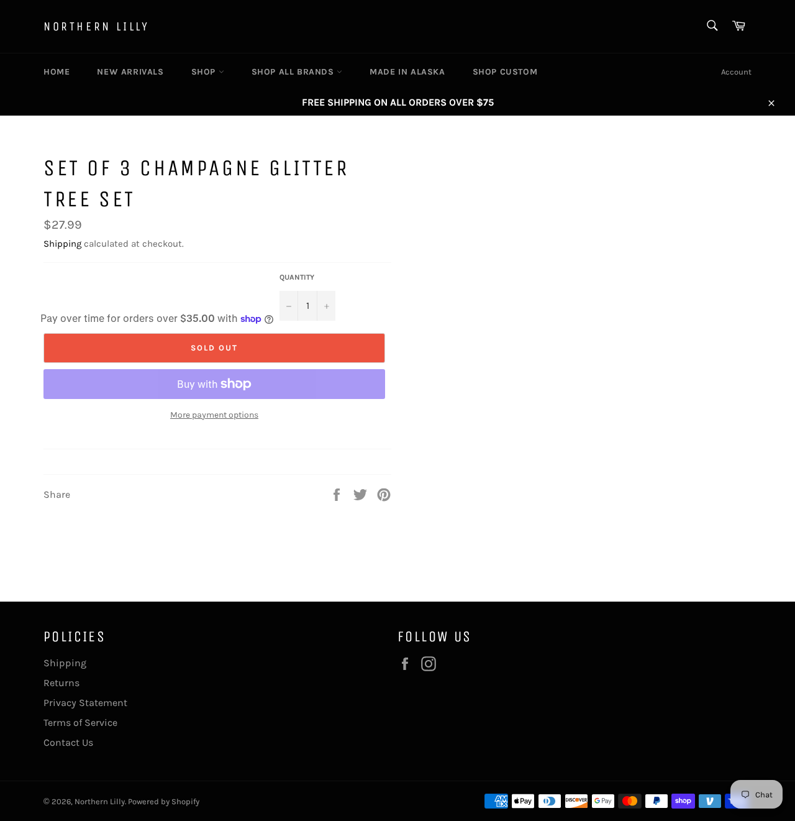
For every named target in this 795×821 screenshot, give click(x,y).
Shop (205, 72)
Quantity (296, 277)
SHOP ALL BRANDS (294, 72)
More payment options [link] (214, 415)
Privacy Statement (85, 703)
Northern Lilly (96, 26)
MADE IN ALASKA (407, 72)
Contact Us (68, 742)
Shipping (62, 243)
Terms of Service (80, 722)
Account (736, 71)
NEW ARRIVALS (130, 72)
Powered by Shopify (163, 801)
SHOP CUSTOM (505, 72)
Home (56, 72)
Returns (61, 683)
